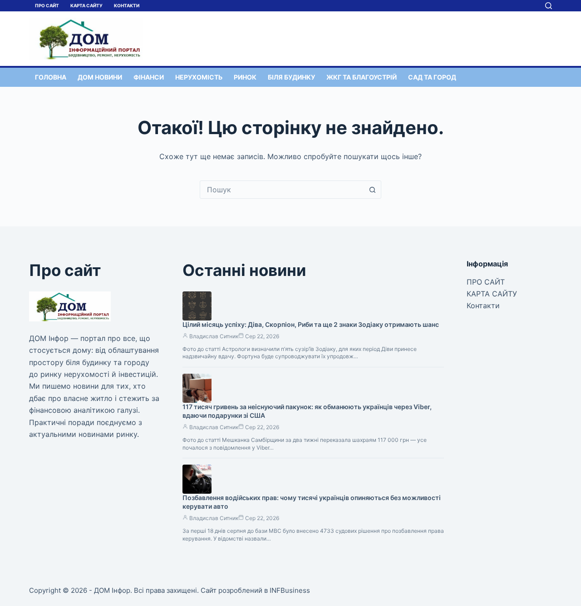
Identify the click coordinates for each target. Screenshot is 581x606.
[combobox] (282, 189)
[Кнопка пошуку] (372, 189)
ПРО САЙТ (47, 5)
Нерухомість (198, 77)
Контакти (126, 5)
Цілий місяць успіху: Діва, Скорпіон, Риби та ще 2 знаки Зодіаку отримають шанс (310, 324)
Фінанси (148, 77)
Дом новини (100, 77)
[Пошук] (548, 5)
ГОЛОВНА (50, 77)
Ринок (245, 77)
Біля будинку (291, 77)
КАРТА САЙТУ (86, 5)
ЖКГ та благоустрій (361, 77)
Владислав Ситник (213, 336)
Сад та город (432, 77)
